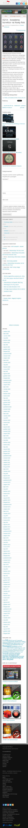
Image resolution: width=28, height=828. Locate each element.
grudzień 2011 (7, 580)
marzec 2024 (7, 395)
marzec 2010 (7, 624)
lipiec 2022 (6, 435)
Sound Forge (5, 762)
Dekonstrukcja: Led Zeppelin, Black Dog (13, 282)
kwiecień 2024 (7, 393)
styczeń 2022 (7, 449)
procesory (21, 650)
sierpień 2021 (7, 460)
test (18, 655)
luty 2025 (6, 371)
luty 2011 (6, 600)
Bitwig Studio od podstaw (8, 818)
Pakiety (4, 783)
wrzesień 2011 (7, 584)
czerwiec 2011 (7, 591)
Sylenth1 (4, 766)
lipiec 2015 (6, 486)
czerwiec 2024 (7, 389)
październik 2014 (7, 504)
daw (12, 643)
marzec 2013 (7, 546)
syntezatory (12, 655)
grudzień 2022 (7, 429)
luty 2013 (6, 549)
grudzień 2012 (7, 553)
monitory (7, 649)
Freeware (6, 226)
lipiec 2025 (6, 360)
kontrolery (5, 647)
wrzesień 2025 (7, 356)
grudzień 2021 (7, 451)
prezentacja (16, 650)
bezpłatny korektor (13, 97)
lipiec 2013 (6, 538)
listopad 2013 (7, 529)
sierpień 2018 (7, 462)
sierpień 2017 (7, 464)
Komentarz (6, 179)
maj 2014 (6, 515)
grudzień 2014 (7, 500)
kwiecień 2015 (7, 491)
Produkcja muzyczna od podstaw (10, 811)
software (17, 653)
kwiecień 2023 (7, 420)
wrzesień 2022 (7, 431)
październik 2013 (7, 531)
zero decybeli (8, 659)
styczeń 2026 (7, 347)
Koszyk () (24, 1)
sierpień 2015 (7, 484)
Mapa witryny (6, 797)
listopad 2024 (7, 378)
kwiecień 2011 (7, 595)
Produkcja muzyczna (7, 757)
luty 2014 (6, 522)
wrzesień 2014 (7, 506)
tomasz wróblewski (10, 656)
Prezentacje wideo (8, 222)
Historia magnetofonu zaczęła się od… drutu (14, 276)
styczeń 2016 (7, 475)
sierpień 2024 (7, 384)
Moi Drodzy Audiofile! (12, 261)
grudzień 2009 (7, 631)
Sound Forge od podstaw (9, 720)
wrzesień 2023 (7, 409)
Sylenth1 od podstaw (7, 815)
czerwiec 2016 (7, 471)
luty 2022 (6, 447)
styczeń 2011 (7, 602)
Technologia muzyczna (8, 779)
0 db (4, 640)
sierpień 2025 (7, 358)
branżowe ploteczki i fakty (16, 642)
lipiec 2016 (6, 469)
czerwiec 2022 (7, 438)
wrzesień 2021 (7, 458)
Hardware (6, 230)
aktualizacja (5, 642)
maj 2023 (6, 418)
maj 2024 (6, 391)
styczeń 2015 (7, 498)
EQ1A (4, 58)
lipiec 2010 (6, 615)
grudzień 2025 (7, 349)
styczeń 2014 (7, 524)
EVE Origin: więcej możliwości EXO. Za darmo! (14, 289)
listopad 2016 (7, 467)
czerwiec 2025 (7, 362)
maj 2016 (6, 473)
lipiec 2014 (6, 511)
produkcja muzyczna (9, 652)
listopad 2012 (7, 555)
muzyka (10, 649)
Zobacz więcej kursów (8, 820)
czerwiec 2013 (7, 540)
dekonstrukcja (17, 643)
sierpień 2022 (7, 433)
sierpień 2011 (7, 586)
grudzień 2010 (7, 604)
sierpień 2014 (7, 509)
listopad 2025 (7, 351)
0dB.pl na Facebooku (14, 325)
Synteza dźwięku (6, 756)
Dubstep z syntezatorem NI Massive (11, 814)
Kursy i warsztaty (6, 780)
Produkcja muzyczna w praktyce (10, 681)
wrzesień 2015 (7, 482)
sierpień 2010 (7, 613)
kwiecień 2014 (7, 518)
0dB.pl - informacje (7, 786)
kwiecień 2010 (7, 622)
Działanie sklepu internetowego (10, 794)
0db (6, 640)
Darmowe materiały (7, 782)
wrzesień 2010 (7, 611)
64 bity (6, 97)
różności (11, 653)
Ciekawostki (6, 233)
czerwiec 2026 (7, 335)
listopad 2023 (7, 404)
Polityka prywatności (7, 791)
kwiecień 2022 (7, 442)
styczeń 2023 (7, 427)
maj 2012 (6, 569)
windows (13, 658)
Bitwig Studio (6, 760)
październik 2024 (7, 380)
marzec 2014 (7, 520)
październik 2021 (7, 455)
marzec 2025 (7, 369)
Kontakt (4, 785)
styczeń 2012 (7, 578)
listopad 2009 (7, 633)
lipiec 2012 (6, 564)
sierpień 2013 (7, 535)
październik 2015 (7, 480)
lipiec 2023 (6, 413)
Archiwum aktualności (8, 789)
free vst (20, 645)
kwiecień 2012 (7, 571)
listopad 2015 (7, 478)
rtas (23, 97)
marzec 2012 (7, 573)
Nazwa (4, 193)
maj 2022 (6, 440)
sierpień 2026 (7, 331)
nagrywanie (15, 649)
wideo (8, 658)
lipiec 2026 (6, 333)
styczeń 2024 (7, 400)
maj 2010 (6, 620)
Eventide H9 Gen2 (8, 291)
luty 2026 (6, 344)
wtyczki (20, 657)
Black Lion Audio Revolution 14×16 (12, 286)
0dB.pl (5, 16)
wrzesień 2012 (7, 560)
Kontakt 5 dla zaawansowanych (10, 739)
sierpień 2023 (7, 411)
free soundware (12, 645)
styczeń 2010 (7, 629)
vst (24, 97)
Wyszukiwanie (6, 795)
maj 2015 (6, 489)
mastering (17, 648)
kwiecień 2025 (7, 367)
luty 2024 (6, 398)
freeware (7, 646)
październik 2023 (7, 407)
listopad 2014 (7, 502)
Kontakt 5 (5, 765)
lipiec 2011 (6, 589)
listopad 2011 (7, 582)
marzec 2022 (7, 444)
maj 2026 (6, 338)
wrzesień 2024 (7, 382)
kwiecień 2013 (7, 544)
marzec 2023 (7, 422)
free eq (19, 97)
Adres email (5, 199)
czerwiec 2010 (7, 617)
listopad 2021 (7, 453)
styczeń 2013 (7, 551)
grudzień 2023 (7, 402)
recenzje (6, 653)
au (8, 97)
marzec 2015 (7, 493)
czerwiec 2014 (7, 513)
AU (4, 239)
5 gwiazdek (19, 640)
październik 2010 (7, 609)
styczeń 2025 (7, 373)
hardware (15, 646)
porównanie (10, 650)
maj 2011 (6, 593)
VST (5, 237)
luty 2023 (6, 424)
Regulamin (5, 792)
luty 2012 (6, 575)
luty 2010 (6, 626)
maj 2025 (6, 364)
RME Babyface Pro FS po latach (11, 284)
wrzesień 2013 (7, 533)
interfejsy (20, 646)
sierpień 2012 (7, 562)
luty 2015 (6, 495)
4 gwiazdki (14, 640)
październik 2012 (7, 558)
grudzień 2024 (7, 376)
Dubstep (4, 763)
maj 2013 (6, 542)
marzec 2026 (7, 342)
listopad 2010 (7, 606)
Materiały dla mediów (8, 788)
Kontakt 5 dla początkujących (10, 700)
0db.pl (10, 640)
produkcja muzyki (19, 652)
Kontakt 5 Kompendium (8, 817)
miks (21, 648)
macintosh (10, 648)
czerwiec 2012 (7, 566)
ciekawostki (7, 643)
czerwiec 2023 (7, 415)
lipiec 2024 (6, 387)
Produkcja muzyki (7, 759)
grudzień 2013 (7, 526)
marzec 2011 (7, 597)
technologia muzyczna (15, 16)
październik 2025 (7, 353)
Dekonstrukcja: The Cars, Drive (16, 250)
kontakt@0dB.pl (7, 751)
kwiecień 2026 (7, 340)
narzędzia (20, 649)
